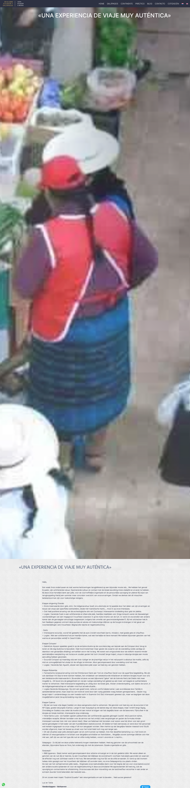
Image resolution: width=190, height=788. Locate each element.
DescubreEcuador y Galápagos (8, 3)
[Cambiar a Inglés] (187, 3)
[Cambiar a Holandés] (182, 3)
